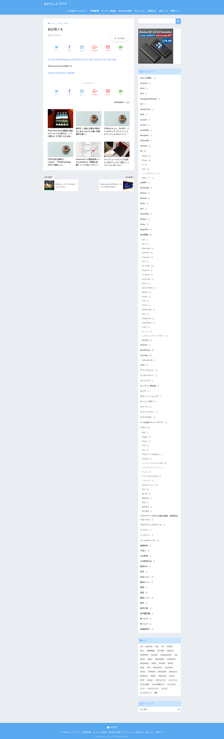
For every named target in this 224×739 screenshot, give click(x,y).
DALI (143, 88)
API (144, 244)
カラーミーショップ (150, 396)
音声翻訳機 (94, 11)
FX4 (143, 94)
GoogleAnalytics (166, 655)
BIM (145, 432)
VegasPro (146, 229)
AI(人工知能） (147, 78)
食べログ (145, 619)
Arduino (145, 83)
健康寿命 (145, 546)
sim (143, 209)
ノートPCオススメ (150, 173)
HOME (113, 727)
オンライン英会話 (109, 11)
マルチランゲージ (153, 688)
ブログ (145, 427)
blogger (146, 437)
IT (144, 165)
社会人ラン (146, 577)
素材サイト (146, 582)
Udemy (144, 219)
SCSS (145, 305)
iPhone (146, 160)
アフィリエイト (148, 370)
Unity (144, 224)
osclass (145, 146)
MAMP (154, 663)
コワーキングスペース (152, 467)
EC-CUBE (147, 266)
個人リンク (163, 11)
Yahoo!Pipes (148, 323)
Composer (147, 257)
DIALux (146, 441)
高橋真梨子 (146, 629)
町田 (143, 572)
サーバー (146, 331)
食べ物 (146, 494)
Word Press (173, 672)
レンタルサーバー (149, 540)
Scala (144, 203)
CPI (162, 646)
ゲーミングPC (148, 401)
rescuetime (168, 667)
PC (143, 151)
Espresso (147, 270)
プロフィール (139, 11)
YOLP (145, 327)
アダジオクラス (160, 680)
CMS (156, 646)
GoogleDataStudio (150, 99)
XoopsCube (148, 318)
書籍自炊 (146, 498)
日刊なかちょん (149, 485)
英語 (143, 592)
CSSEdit (169, 646)
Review (145, 198)
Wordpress (144, 676)
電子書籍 (146, 511)
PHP (145, 301)
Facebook (147, 275)
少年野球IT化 (147, 561)
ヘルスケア (147, 481)
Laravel (145, 120)
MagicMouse (144, 663)
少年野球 (145, 556)
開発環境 (146, 340)
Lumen (144, 125)
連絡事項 (147, 507)
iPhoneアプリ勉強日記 (152, 454)
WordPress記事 (125, 11)
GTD (145, 446)
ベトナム (145, 530)
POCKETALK (157, 667)
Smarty (142, 672)
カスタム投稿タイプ (158, 684)
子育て (144, 551)
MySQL (146, 292)
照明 (145, 502)
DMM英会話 (150, 651)
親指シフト (146, 598)
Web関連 (146, 235)
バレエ (146, 472)
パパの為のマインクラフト (76, 11)
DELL (142, 651)
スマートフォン (148, 412)
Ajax (145, 240)
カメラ (144, 391)
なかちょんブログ (55, 3)
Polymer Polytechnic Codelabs (61, 73)
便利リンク (175, 11)
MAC (145, 169)
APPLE (146, 156)
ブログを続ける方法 (151, 476)
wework (145, 345)
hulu (145, 450)
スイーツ (145, 407)
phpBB (144, 182)
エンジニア (146, 380)
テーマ (142, 688)
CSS (145, 261)
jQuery (146, 283)
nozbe (142, 667)
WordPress (147, 350)
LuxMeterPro (171, 659)
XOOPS (153, 676)
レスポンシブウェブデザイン (154, 336)
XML (145, 314)
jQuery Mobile (148, 288)
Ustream (146, 459)
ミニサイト (146, 535)
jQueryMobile (159, 659)
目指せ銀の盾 (148, 360)
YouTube (145, 355)
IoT (143, 104)
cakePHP (147, 253)
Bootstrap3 (147, 248)
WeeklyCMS (148, 310)
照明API (145, 566)
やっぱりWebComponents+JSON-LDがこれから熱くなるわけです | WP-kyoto (82, 59)
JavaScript (146, 109)
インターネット (148, 375)
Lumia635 (146, 130)
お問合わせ (152, 11)
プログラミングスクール (152, 525)
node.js (146, 296)
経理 (143, 587)
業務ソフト (147, 178)
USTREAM (151, 672)
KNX (143, 114)
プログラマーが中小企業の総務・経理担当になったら (159, 518)
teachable (146, 214)
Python (144, 193)
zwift (143, 365)
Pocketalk (146, 188)
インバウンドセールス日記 (154, 463)
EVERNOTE (144, 655)
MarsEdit (145, 135)
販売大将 (145, 608)
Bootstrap (149, 646)
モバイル (164, 688)
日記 (128, 102)
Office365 (145, 140)
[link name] (155, 46)
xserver (172, 676)
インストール (172, 680)
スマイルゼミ (147, 417)
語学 (143, 603)
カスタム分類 (144, 684)
